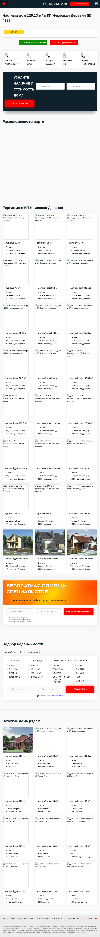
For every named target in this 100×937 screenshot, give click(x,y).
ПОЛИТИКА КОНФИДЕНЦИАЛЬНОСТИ (51, 695)
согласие (26, 619)
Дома (13, 918)
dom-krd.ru (74, 918)
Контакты (58, 918)
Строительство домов (26, 918)
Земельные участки (45, 918)
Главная (6, 918)
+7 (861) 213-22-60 (55, 3)
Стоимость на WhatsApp (35, 43)
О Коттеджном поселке (65, 43)
